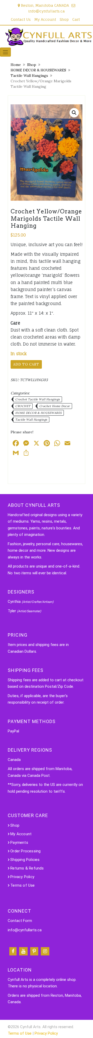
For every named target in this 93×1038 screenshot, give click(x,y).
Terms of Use (22, 885)
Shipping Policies (25, 859)
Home (16, 64)
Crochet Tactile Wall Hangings (37, 399)
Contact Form (20, 920)
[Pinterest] (34, 951)
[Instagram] (45, 951)
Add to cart (26, 364)
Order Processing (25, 851)
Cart (76, 19)
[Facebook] (13, 951)
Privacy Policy (22, 876)
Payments (19, 842)
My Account (45, 19)
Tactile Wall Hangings (29, 75)
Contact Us (21, 19)
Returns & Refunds (27, 868)
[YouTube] (23, 951)
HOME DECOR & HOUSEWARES (38, 70)
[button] (74, 112)
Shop (64, 19)
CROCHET (22, 406)
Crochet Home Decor (54, 406)
